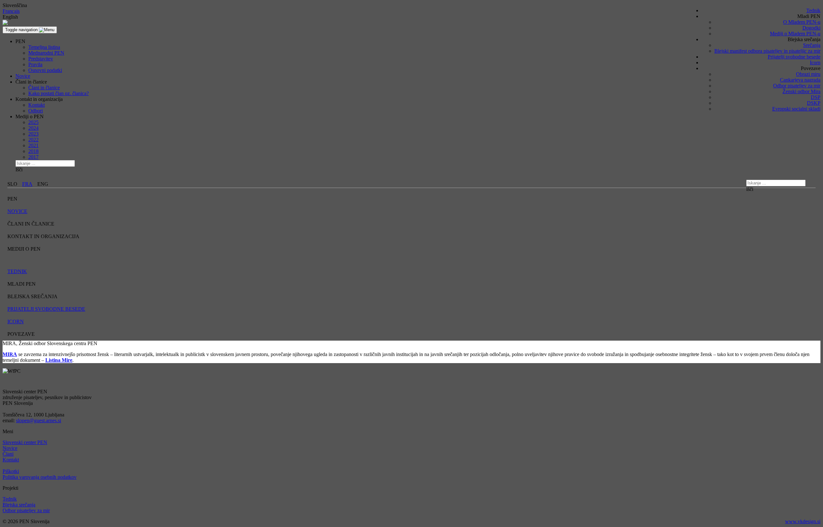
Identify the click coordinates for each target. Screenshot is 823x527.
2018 (33, 151)
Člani (8, 454)
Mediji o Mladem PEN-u (795, 33)
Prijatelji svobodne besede (794, 56)
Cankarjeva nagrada (800, 80)
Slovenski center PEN (25, 442)
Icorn (815, 62)
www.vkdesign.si (802, 521)
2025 (33, 122)
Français (11, 11)
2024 (33, 128)
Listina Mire (58, 360)
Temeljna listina (44, 47)
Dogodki (811, 28)
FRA (27, 184)
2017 (33, 157)
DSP (815, 97)
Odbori (35, 110)
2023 (33, 134)
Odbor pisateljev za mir (796, 85)
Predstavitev (40, 58)
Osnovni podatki (45, 70)
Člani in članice (44, 87)
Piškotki (11, 471)
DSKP (813, 103)
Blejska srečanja (19, 504)
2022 (33, 139)
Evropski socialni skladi (796, 109)
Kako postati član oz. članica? (58, 93)
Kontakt (36, 105)
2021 (33, 145)
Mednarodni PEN (46, 53)
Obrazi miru (808, 74)
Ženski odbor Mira (801, 91)
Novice (22, 76)
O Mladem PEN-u (801, 22)
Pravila (35, 64)
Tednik (813, 10)
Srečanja (811, 45)
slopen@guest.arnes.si (38, 420)
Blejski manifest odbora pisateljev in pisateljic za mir (767, 51)
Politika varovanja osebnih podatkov (40, 477)
